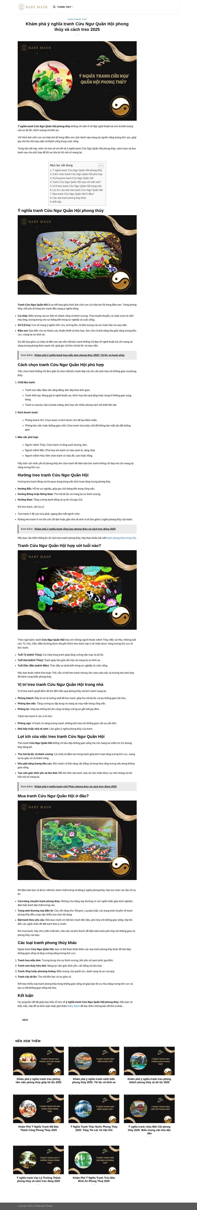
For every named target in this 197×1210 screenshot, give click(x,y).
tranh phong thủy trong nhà (121, 538)
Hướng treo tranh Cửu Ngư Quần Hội (73, 178)
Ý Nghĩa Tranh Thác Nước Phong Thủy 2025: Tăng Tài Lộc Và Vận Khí (93, 1128)
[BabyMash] (33, 7)
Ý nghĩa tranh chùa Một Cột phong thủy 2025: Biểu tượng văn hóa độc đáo (149, 1130)
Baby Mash (74, 1006)
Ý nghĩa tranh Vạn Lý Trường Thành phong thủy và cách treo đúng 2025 (38, 1179)
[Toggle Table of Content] (99, 165)
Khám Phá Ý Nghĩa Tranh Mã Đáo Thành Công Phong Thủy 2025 (38, 1128)
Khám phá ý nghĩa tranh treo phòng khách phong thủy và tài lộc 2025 (149, 1081)
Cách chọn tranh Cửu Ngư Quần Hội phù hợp (77, 174)
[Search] (54, 7)
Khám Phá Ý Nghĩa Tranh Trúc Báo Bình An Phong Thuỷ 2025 (94, 1179)
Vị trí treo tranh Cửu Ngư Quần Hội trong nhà (76, 186)
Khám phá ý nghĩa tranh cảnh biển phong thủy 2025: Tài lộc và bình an (94, 1081)
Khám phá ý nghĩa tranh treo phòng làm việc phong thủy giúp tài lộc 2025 (38, 1081)
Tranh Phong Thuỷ (77, 19)
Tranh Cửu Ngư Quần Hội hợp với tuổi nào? (76, 182)
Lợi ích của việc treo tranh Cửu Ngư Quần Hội (77, 190)
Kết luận (57, 201)
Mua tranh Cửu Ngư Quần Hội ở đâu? (73, 194)
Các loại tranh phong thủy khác (69, 198)
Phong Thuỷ (64, 7)
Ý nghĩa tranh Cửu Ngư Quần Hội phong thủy (77, 170)
